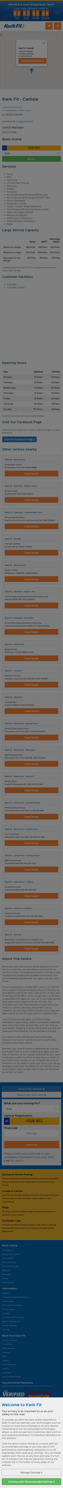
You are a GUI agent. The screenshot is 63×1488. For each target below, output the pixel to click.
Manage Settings (31, 1472)
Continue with (30, 1481)
